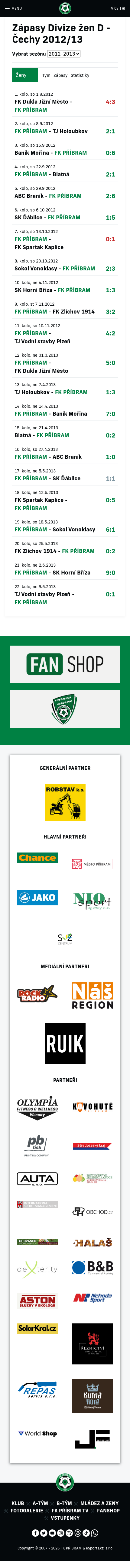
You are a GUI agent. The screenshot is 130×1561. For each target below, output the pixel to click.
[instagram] (60, 1532)
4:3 (110, 101)
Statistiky (80, 75)
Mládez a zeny (99, 1503)
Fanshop (108, 1511)
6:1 (110, 529)
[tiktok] (86, 1532)
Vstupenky (65, 1518)
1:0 (110, 457)
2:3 (110, 268)
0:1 (110, 239)
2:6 (110, 196)
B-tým (64, 1503)
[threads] (77, 1532)
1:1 (110, 478)
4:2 (110, 333)
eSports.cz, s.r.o (99, 1548)
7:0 (110, 413)
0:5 (110, 500)
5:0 (110, 362)
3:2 (110, 311)
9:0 (110, 572)
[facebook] (35, 1532)
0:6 (110, 152)
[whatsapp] (94, 1532)
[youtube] (52, 1532)
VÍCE (115, 8)
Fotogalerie (27, 1511)
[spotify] (69, 1532)
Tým (46, 75)
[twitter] (43, 1532)
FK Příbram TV (70, 1511)
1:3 (110, 290)
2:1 (110, 131)
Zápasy (61, 75)
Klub (17, 1503)
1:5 (110, 217)
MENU (16, 8)
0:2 (110, 435)
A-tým (40, 1503)
